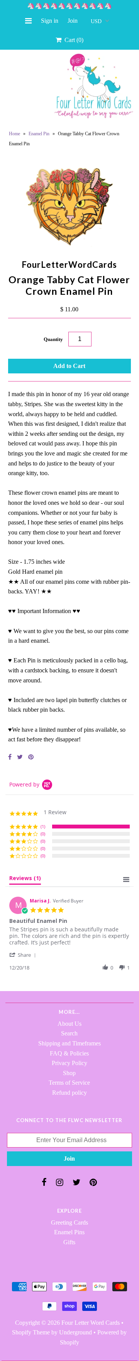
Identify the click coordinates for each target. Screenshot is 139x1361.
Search (69, 1033)
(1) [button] (43, 826)
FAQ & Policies (69, 1053)
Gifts (69, 1242)
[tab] (25, 880)
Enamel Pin (39, 133)
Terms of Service (69, 1082)
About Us (69, 1023)
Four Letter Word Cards (90, 1322)
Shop (69, 1073)
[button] (24, 954)
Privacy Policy (69, 1063)
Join (73, 20)
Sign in (49, 20)
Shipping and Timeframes (69, 1043)
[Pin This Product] (31, 757)
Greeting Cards (69, 1222)
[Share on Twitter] (20, 757)
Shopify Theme (31, 1332)
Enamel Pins (69, 1232)
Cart (72, 40)
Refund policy (69, 1092)
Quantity (53, 339)
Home (14, 133)
